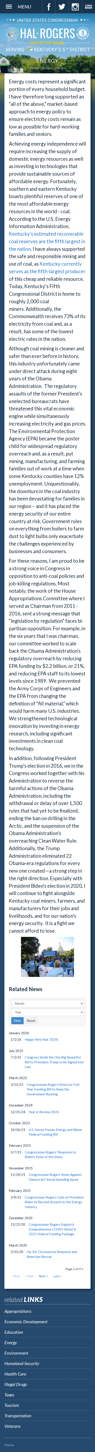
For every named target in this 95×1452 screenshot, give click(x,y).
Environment (16, 1353)
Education (13, 1332)
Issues (47, 68)
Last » (57, 1276)
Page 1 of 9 (73, 1269)
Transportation (17, 1415)
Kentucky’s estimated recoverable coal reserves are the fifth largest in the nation (47, 241)
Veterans (12, 1426)
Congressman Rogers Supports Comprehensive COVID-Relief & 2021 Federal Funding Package (52, 1229)
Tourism (11, 1405)
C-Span (88, 6)
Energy (59, 68)
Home (35, 68)
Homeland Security (21, 1363)
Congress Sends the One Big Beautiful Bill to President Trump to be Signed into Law (54, 1062)
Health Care (15, 1373)
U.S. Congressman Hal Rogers (47, 34)
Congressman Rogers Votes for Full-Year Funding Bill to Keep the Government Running (53, 1089)
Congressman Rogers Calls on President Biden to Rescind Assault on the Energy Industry (54, 1202)
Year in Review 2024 (44, 1112)
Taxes (9, 1394)
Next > (43, 1276)
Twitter (61, 6)
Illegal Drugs (15, 1384)
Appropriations (17, 1311)
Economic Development (26, 1321)
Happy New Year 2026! (42, 1039)
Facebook (48, 6)
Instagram (75, 6)
